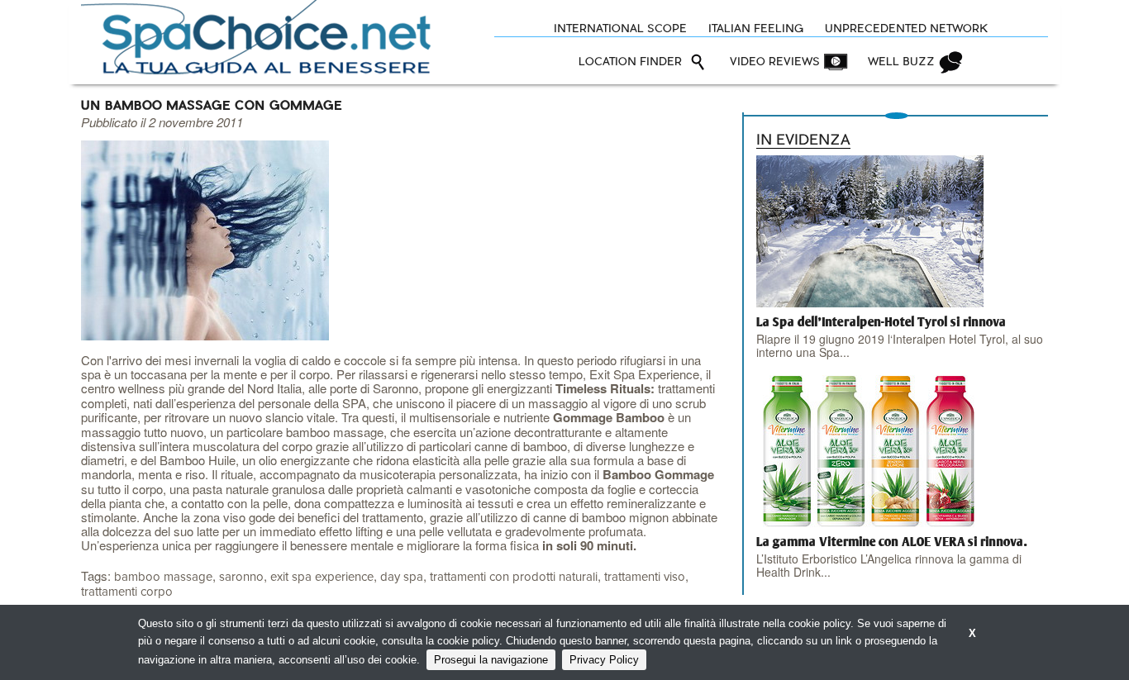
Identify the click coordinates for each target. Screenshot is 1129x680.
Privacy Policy (604, 660)
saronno (241, 577)
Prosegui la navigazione (491, 660)
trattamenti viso (644, 577)
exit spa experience (322, 577)
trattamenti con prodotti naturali (514, 577)
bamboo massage (163, 577)
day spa (401, 577)
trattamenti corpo (127, 592)
